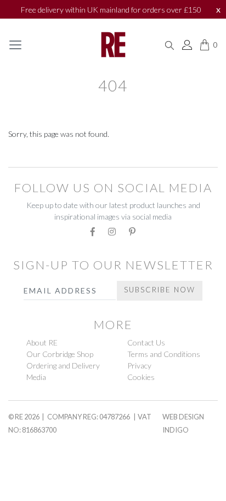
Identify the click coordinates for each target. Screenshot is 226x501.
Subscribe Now (159, 289)
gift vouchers (45, 436)
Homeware (32, 463)
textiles (29, 155)
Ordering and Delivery (63, 365)
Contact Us (146, 342)
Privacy (139, 365)
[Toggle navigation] (15, 45)
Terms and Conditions (163, 354)
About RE (42, 342)
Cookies (141, 377)
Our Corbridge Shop (59, 354)
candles (29, 488)
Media (36, 377)
